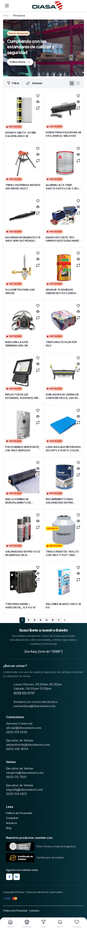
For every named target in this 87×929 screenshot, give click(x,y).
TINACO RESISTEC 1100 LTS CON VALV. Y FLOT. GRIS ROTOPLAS (62, 555)
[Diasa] (47, 6)
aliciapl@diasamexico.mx (23, 727)
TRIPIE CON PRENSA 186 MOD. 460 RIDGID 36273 (22, 186)
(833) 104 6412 (16, 794)
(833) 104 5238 (16, 732)
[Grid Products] (72, 83)
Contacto (34, 910)
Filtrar (15, 83)
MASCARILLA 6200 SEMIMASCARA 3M (16, 343)
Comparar (37, 108)
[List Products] (78, 83)
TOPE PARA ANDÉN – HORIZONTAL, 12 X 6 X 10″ (20, 605)
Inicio (6, 15)
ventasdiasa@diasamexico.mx (35, 706)
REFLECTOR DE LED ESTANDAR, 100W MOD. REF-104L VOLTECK (22, 398)
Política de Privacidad (19, 813)
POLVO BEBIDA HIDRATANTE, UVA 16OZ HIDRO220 (22, 448)
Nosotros (11, 823)
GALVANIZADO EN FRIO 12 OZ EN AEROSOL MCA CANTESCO (22, 555)
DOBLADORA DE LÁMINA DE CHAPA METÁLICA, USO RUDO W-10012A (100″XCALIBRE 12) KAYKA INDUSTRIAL (64, 399)
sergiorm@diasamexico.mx (25, 772)
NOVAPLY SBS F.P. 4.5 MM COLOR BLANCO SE (20, 134)
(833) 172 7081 (16, 777)
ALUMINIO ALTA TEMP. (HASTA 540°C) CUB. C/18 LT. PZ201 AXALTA (63, 188)
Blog (8, 827)
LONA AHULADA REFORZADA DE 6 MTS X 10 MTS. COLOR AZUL (63, 450)
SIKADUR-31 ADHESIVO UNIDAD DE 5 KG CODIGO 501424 (61, 293)
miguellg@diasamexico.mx (24, 789)
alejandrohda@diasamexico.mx (28, 744)
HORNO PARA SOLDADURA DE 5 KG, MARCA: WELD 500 (63, 134)
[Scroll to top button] (80, 911)
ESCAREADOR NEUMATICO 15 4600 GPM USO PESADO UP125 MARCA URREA (22, 241)
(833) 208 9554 (17, 749)
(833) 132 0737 (24, 693)
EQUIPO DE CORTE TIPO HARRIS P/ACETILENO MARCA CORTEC (63, 241)
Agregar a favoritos (37, 96)
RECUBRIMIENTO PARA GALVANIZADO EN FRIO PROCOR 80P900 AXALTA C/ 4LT (63, 504)
